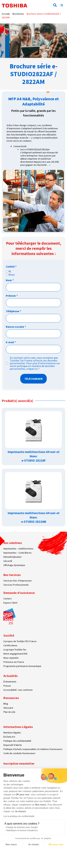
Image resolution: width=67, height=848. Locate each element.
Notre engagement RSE (15, 653)
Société (8, 635)
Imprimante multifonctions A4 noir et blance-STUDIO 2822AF (33, 456)
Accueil (5, 13)
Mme (12, 274)
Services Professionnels (16, 584)
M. (10, 271)
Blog (5, 703)
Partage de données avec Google (22, 827)
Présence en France (13, 661)
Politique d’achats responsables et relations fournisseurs (33, 749)
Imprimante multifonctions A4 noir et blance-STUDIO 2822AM (33, 517)
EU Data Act (9, 736)
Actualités (10, 676)
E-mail (11, 342)
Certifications (10, 645)
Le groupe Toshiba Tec (14, 649)
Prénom (12, 295)
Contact (7, 598)
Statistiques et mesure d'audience (22, 830)
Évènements (9, 681)
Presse (7, 685)
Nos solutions (12, 543)
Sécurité (7, 561)
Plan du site (9, 711)
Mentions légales (12, 732)
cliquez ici (32, 368)
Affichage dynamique (14, 565)
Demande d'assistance (19, 593)
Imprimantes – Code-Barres (17, 552)
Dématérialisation (12, 556)
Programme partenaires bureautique (22, 666)
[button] (55, 5)
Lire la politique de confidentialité (18, 816)
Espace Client (10, 602)
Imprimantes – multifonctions (18, 548)
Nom (10, 280)
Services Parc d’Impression (17, 580)
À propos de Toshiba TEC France (19, 641)
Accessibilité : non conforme (18, 689)
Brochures (18, 13)
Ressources (11, 698)
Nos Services (12, 575)
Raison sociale (16, 326)
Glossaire (8, 707)
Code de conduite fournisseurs (19, 753)
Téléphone (13, 311)
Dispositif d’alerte (12, 745)
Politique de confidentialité (17, 740)
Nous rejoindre (11, 657)
